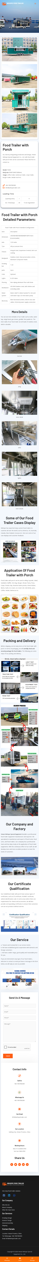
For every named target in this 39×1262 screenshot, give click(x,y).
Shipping (4, 1225)
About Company (7, 1207)
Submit (8, 1056)
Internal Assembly (7, 1223)
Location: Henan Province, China (11, 1233)
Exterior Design (7, 1220)
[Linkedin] (9, 1195)
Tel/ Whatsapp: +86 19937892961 (12, 1236)
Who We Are (6, 1205)
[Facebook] (4, 1195)
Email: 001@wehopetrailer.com (11, 1238)
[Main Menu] (35, 4)
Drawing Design (7, 1218)
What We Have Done (8, 1210)
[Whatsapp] (14, 1195)
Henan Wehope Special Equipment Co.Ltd (13, 834)
